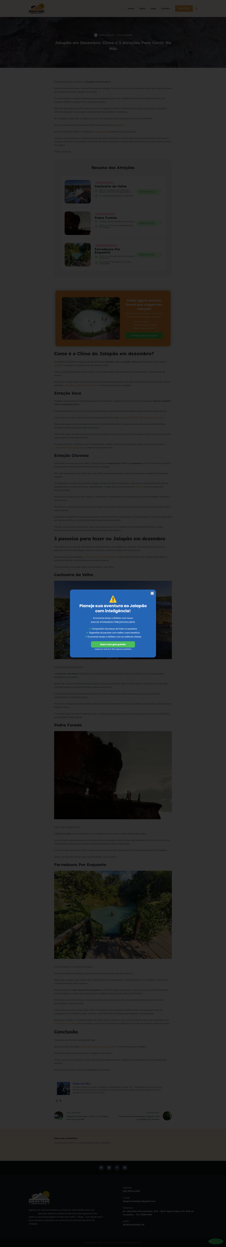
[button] (152, 593)
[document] (113, 623)
